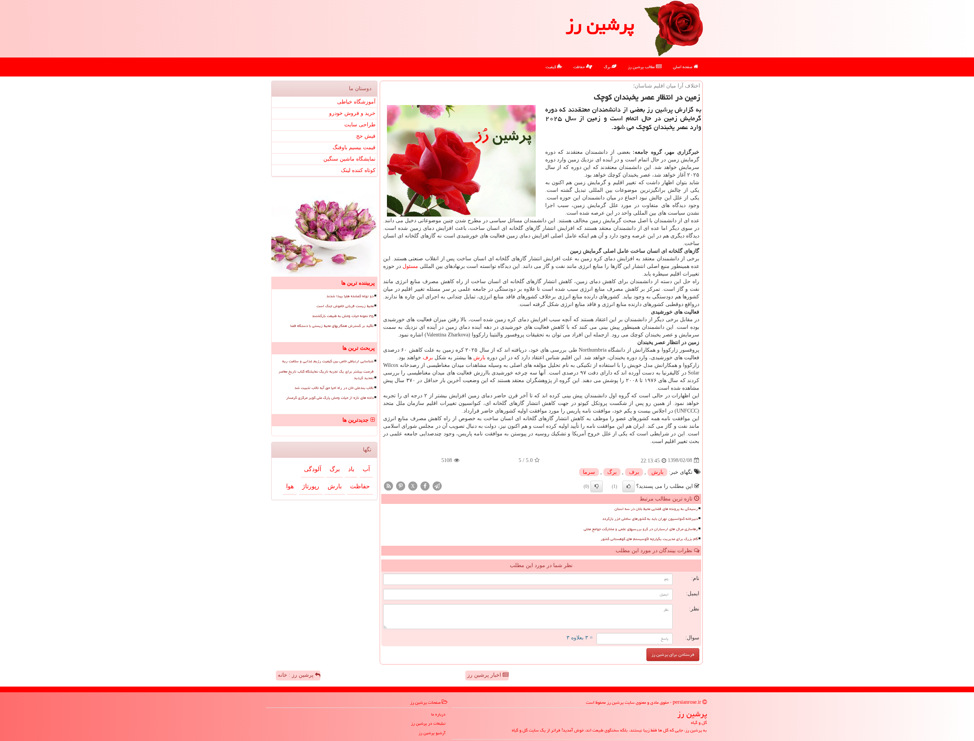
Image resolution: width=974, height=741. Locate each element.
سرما (589, 472)
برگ (607, 67)
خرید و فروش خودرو (352, 113)
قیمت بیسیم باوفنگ (354, 147)
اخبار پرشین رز (485, 675)
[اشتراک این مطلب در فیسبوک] (425, 485)
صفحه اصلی (683, 67)
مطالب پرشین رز (642, 67)
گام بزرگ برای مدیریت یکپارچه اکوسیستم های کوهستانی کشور (649, 539)
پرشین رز (600, 24)
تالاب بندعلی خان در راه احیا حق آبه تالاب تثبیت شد (334, 388)
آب (366, 469)
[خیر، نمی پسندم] (596, 486)
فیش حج (366, 136)
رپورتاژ (310, 486)
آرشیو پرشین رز (432, 733)
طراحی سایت (360, 124)
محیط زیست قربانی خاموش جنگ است (345, 306)
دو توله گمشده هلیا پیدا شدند (350, 296)
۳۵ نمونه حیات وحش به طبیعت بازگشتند (343, 316)
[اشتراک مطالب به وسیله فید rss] (388, 485)
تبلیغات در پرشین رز (428, 723)
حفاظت (579, 67)
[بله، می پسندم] (628, 486)
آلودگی (312, 469)
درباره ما (438, 714)
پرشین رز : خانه (296, 675)
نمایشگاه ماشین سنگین (349, 159)
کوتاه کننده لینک (358, 170)
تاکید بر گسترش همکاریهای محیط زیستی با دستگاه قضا (332, 326)
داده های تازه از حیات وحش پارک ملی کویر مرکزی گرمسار (330, 398)
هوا (290, 486)
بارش (479, 357)
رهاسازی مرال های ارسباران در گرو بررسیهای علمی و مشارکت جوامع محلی (641, 529)
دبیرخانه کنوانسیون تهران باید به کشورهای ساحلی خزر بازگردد (650, 519)
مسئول (410, 266)
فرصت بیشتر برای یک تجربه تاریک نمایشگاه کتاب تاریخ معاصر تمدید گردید (326, 375)
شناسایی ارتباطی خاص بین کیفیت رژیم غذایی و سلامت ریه (328, 361)
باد (351, 469)
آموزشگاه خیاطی (356, 102)
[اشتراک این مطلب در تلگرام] (437, 485)
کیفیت (551, 67)
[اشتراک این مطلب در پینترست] (400, 485)
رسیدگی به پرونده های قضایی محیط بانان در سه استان (656, 509)
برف (428, 357)
